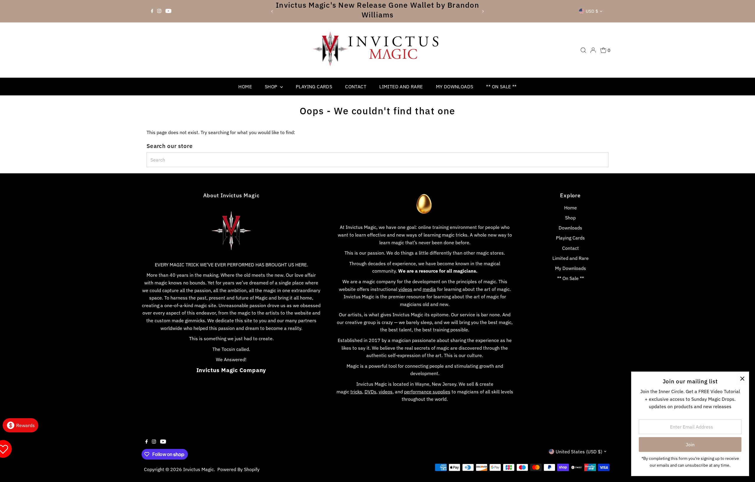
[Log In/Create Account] (593, 50)
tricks (356, 392)
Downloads (570, 228)
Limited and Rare (401, 86)
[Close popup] (742, 378)
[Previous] (272, 11)
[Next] (482, 11)
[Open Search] (583, 50)
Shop (272, 86)
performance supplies (427, 392)
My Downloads (454, 86)
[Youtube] (168, 11)
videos (405, 289)
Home (245, 86)
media (429, 289)
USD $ (592, 11)
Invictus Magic (198, 469)
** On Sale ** (501, 86)
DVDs (370, 392)
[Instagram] (159, 11)
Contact (355, 86)
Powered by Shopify (238, 469)
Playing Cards (314, 86)
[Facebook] (152, 11)
